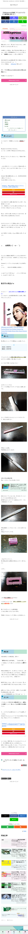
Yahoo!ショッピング (13, 194)
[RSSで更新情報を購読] (20, 827)
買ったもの (7, 120)
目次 (12, 117)
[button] (25, 469)
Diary (10, 778)
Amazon (13, 189)
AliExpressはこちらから (14, 80)
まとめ (6, 126)
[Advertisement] (14, 99)
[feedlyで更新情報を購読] (7, 827)
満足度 (6, 124)
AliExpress (13, 64)
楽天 (13, 192)
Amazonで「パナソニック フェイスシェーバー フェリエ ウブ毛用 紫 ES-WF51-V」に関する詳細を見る (13, 725)
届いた (6, 122)
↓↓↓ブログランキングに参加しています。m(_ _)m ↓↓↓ (15, 129)
